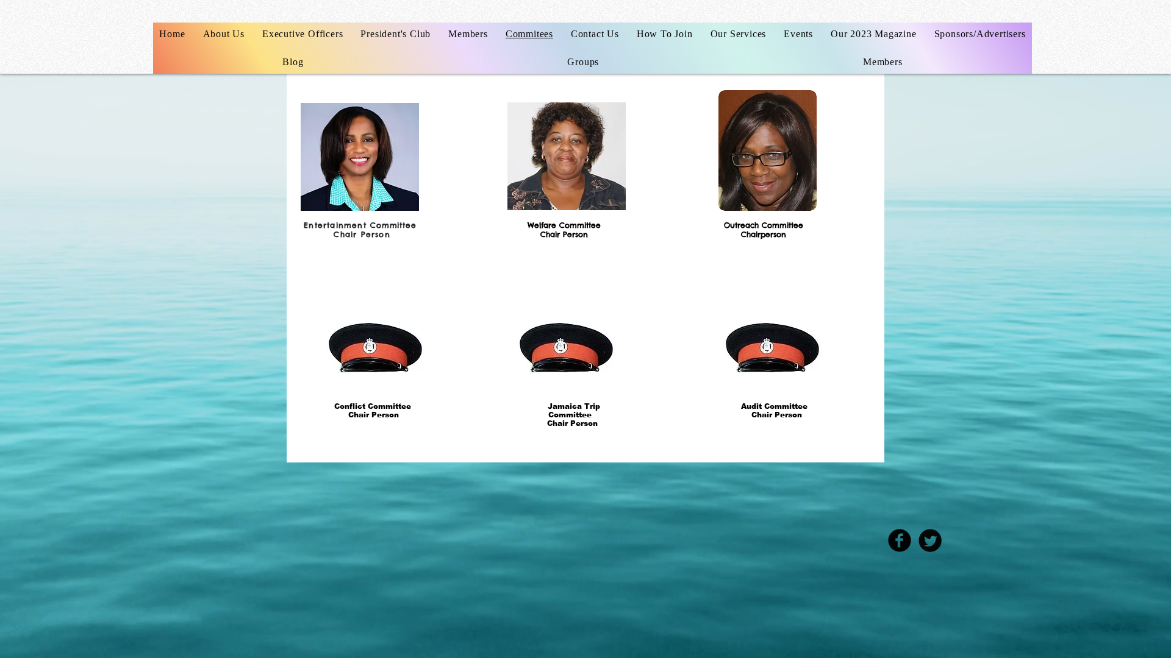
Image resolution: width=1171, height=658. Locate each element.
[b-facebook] (899, 540)
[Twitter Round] (930, 540)
